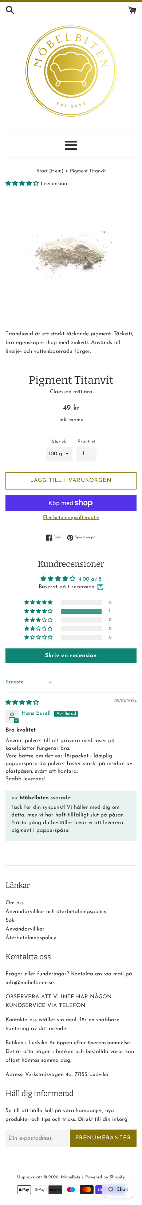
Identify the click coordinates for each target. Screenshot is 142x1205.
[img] (22, 703)
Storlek (59, 442)
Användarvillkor (24, 929)
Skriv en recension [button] (71, 656)
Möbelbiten (72, 1177)
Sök (9, 920)
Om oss (14, 903)
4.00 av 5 (90, 579)
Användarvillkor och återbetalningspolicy (55, 912)
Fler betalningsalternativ (71, 517)
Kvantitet (86, 441)
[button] (22, 184)
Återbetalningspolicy (30, 938)
